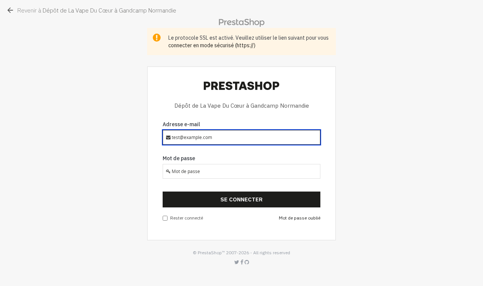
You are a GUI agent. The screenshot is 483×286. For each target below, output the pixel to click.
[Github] (247, 262)
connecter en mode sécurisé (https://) (211, 45)
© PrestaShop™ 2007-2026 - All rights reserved (241, 252)
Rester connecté (186, 218)
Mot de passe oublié (299, 218)
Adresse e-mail (181, 124)
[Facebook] (242, 262)
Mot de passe (179, 158)
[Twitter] (237, 262)
